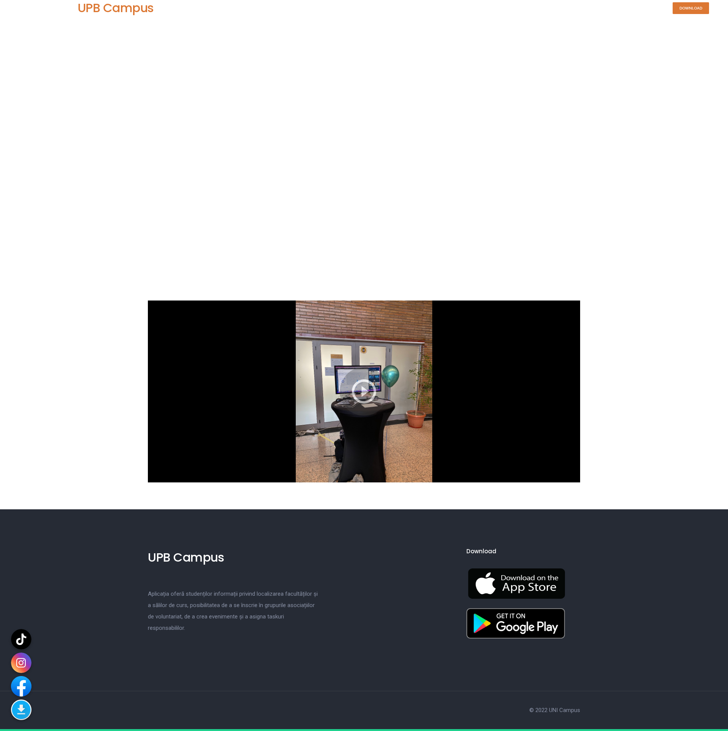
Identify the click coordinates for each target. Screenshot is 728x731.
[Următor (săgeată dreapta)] (714, 366)
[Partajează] (695, 16)
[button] (691, 8)
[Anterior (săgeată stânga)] (13, 366)
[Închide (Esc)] (712, 16)
